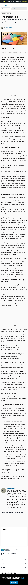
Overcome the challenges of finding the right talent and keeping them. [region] (13, 21)
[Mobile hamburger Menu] (2, 5)
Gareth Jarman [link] (9, 27)
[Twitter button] (5, 573)
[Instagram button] (11, 573)
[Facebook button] (2, 573)
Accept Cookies (14, 582)
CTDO (12, 476)
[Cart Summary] (25, 5)
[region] (14, 53)
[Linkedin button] (8, 573)
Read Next (6, 529)
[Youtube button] (15, 573)
